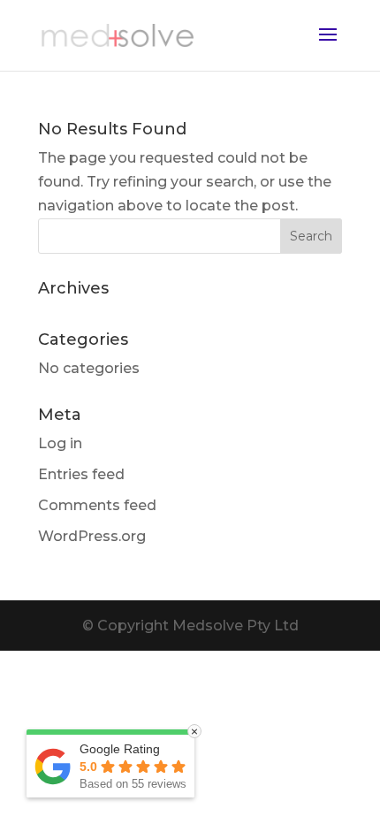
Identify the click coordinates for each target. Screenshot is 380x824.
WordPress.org (92, 536)
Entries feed (81, 474)
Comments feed (97, 505)
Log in (60, 443)
